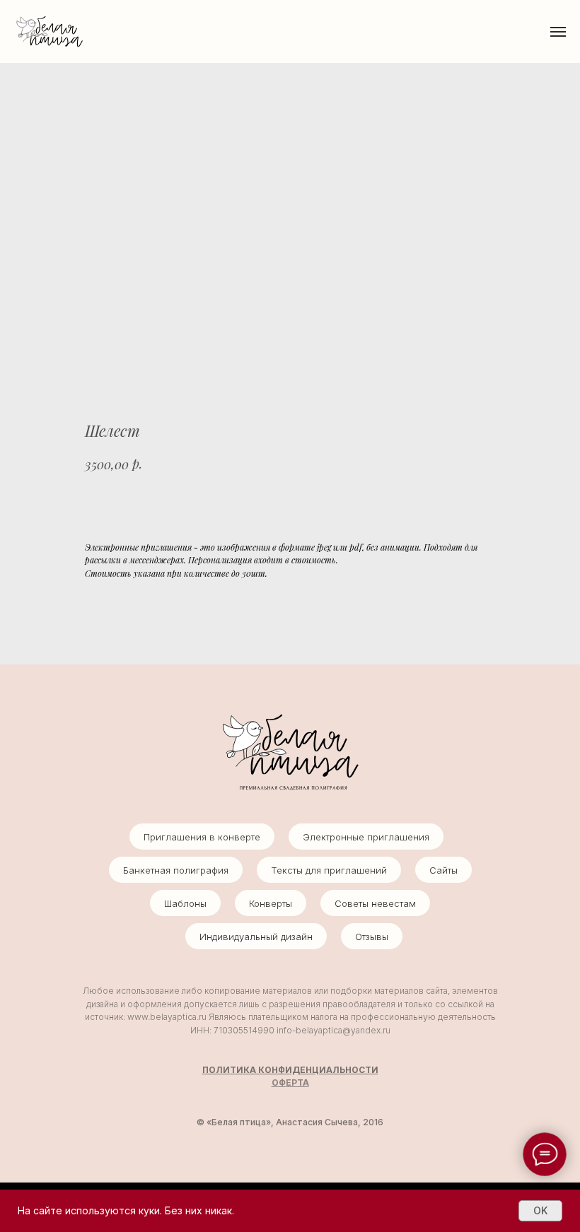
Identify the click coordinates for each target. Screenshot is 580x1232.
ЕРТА (297, 1082)
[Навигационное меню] (558, 32)
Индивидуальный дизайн (256, 936)
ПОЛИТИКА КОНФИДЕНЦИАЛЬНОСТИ (290, 1069)
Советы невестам (375, 903)
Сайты (443, 870)
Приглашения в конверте (202, 837)
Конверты (270, 903)
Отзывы (371, 936)
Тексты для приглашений (329, 870)
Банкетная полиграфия (175, 870)
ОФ (279, 1082)
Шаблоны (185, 903)
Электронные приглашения (366, 837)
